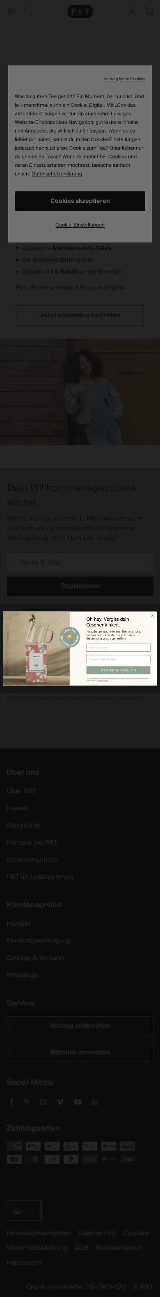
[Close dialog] (152, 616)
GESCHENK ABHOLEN (118, 670)
